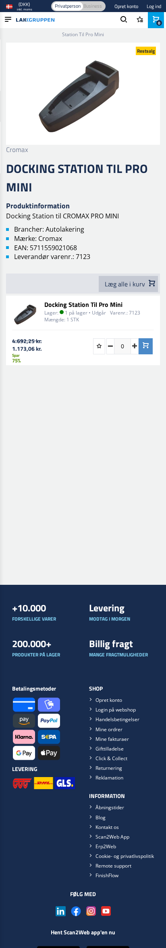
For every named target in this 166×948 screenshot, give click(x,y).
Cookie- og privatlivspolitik (124, 856)
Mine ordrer (108, 729)
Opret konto (126, 6)
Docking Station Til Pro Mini (83, 304)
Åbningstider (109, 807)
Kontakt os (107, 827)
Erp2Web (105, 846)
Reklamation (109, 777)
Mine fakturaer (112, 739)
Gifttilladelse (109, 748)
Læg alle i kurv (126, 284)
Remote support (113, 865)
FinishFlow (106, 875)
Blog (100, 817)
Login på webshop (115, 709)
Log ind (154, 6)
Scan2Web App (112, 836)
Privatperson (68, 6)
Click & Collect (111, 758)
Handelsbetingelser (117, 719)
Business (92, 6)
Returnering (108, 768)
